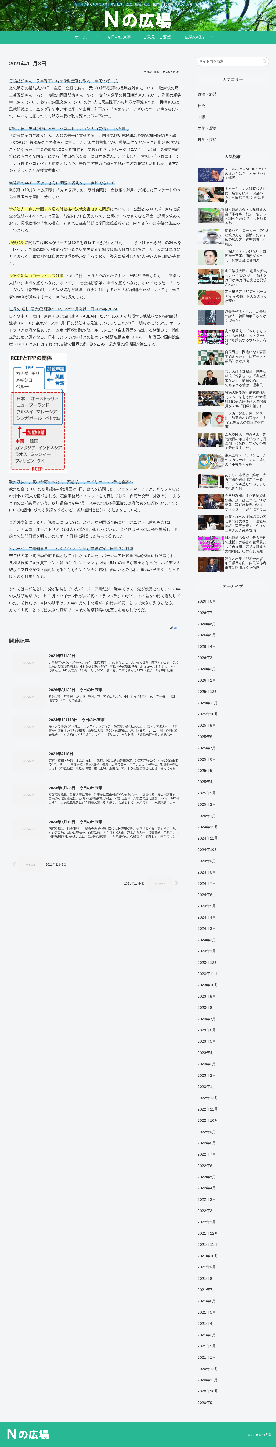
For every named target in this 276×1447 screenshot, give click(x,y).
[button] (264, 61)
